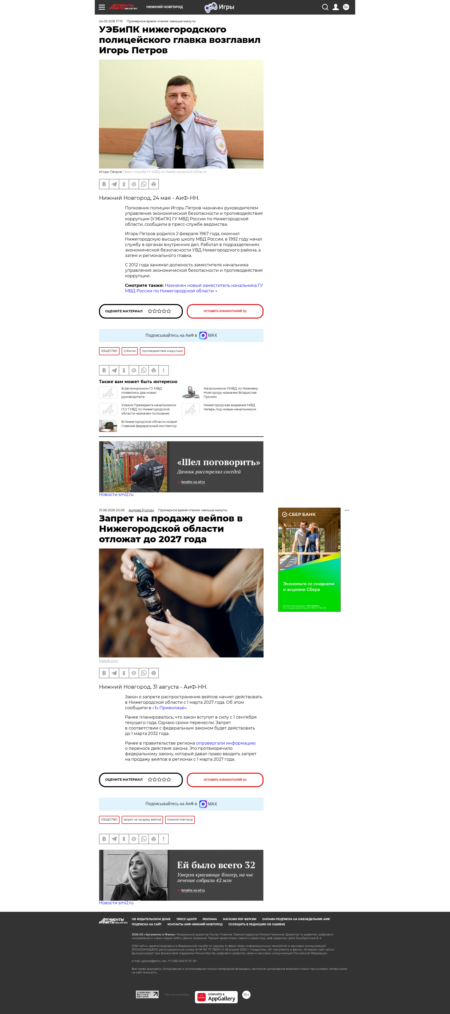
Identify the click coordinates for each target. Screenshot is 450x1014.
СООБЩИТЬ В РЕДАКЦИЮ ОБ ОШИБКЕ (256, 924)
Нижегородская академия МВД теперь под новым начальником (230, 407)
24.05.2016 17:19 (110, 21)
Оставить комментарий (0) (225, 311)
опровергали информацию (225, 743)
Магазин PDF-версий (239, 919)
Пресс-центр (187, 919)
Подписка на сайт (146, 924)
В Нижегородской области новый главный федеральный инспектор (149, 424)
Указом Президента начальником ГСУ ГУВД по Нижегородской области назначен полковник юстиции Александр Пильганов (137, 411)
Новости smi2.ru (116, 494)
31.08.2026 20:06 (111, 510)
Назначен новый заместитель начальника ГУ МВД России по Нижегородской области (194, 288)
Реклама (210, 919)
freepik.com (108, 661)
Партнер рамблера (176, 994)
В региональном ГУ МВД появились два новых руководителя (141, 392)
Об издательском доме (151, 919)
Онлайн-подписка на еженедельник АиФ (296, 919)
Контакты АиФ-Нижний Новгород (194, 924)
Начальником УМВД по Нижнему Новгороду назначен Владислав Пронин (231, 392)
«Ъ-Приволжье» (169, 707)
